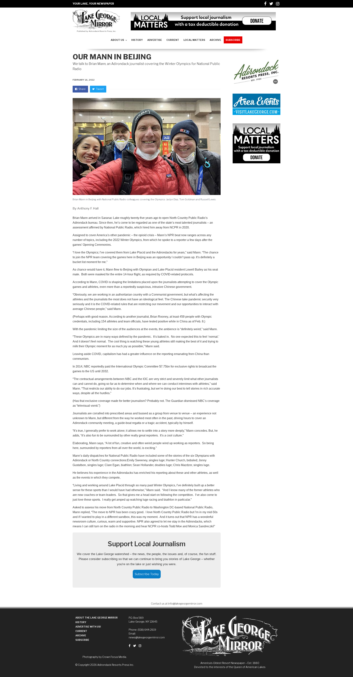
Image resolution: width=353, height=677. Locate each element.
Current (81, 631)
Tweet (99, 88)
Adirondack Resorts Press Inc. (115, 664)
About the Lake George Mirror (96, 617)
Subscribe (82, 640)
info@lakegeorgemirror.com (185, 603)
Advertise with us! (88, 626)
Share (82, 88)
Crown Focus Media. (114, 656)
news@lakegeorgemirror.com (147, 637)
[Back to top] (341, 666)
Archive (80, 635)
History (80, 622)
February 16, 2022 (84, 80)
